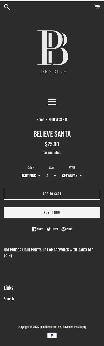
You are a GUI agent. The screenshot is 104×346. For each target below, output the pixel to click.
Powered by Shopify (74, 327)
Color (31, 168)
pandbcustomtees (50, 327)
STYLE (72, 168)
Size (51, 168)
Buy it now (52, 213)
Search (9, 299)
